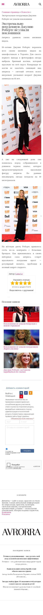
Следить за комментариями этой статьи (12, 452)
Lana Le (19, 274)
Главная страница (10, 12)
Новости (25, 12)
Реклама (6, 514)
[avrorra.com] (21, 4)
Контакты (6, 512)
